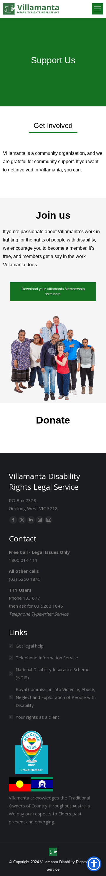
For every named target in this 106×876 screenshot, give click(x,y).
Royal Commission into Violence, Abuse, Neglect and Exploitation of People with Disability (56, 697)
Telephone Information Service (47, 658)
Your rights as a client (37, 717)
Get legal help (30, 646)
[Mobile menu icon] (97, 8)
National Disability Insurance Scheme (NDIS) (53, 673)
